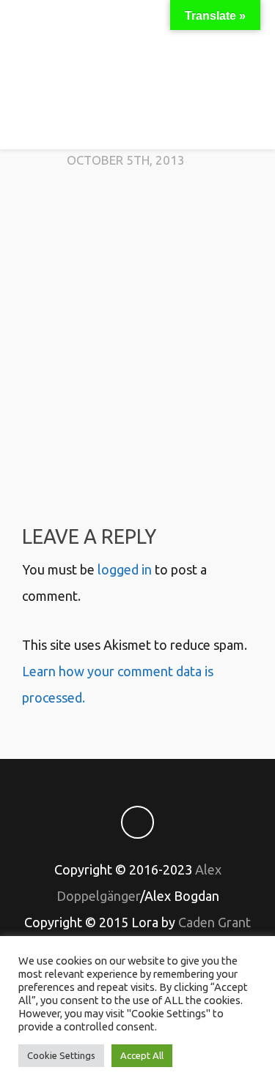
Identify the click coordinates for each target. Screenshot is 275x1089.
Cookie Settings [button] (61, 1055)
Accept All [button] (142, 1055)
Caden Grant (214, 922)
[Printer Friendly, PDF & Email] (138, 454)
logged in (125, 569)
